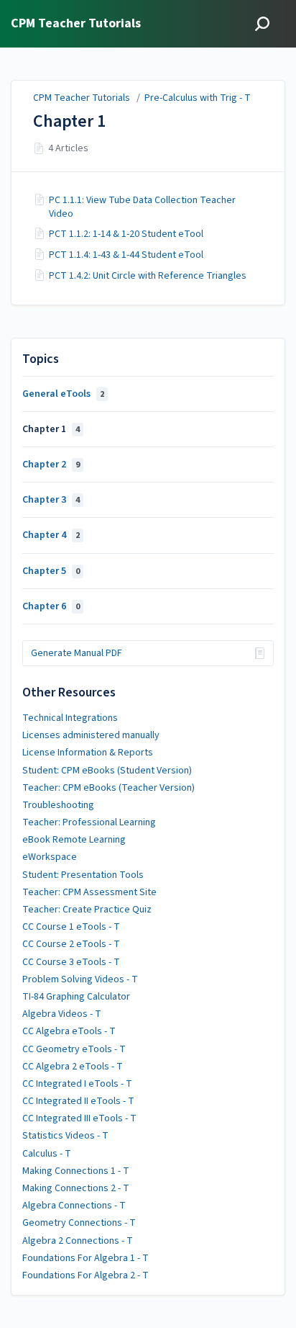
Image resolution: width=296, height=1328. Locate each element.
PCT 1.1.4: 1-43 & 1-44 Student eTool (126, 254)
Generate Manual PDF (76, 653)
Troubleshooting (58, 805)
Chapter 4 (51, 535)
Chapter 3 (51, 500)
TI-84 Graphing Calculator (76, 997)
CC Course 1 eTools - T (71, 927)
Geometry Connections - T (79, 1223)
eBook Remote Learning (74, 840)
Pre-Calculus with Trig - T (197, 98)
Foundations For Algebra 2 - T (85, 1275)
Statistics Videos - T (65, 1136)
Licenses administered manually (90, 735)
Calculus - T (46, 1154)
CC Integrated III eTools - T (79, 1118)
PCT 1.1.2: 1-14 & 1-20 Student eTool (126, 234)
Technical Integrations (70, 718)
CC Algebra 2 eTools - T (72, 1066)
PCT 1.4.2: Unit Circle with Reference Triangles (147, 275)
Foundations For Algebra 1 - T (85, 1258)
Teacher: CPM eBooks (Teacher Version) (108, 788)
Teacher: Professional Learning (89, 822)
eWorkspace (49, 857)
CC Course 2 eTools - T (71, 944)
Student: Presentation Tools (83, 875)
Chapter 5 (51, 571)
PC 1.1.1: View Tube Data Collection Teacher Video (142, 207)
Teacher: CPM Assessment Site (89, 892)
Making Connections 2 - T (75, 1188)
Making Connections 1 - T (75, 1171)
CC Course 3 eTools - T (71, 962)
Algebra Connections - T (74, 1205)
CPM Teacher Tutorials (81, 98)
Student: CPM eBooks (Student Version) (107, 770)
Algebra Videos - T (61, 1014)
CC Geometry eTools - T (74, 1049)
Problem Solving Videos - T (80, 979)
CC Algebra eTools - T (69, 1031)
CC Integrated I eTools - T (77, 1084)
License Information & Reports (87, 752)
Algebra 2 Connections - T (77, 1241)
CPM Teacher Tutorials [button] (76, 24)
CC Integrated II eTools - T (78, 1101)
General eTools (63, 394)
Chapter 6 (51, 606)
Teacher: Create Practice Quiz (87, 909)
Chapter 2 (51, 464)
